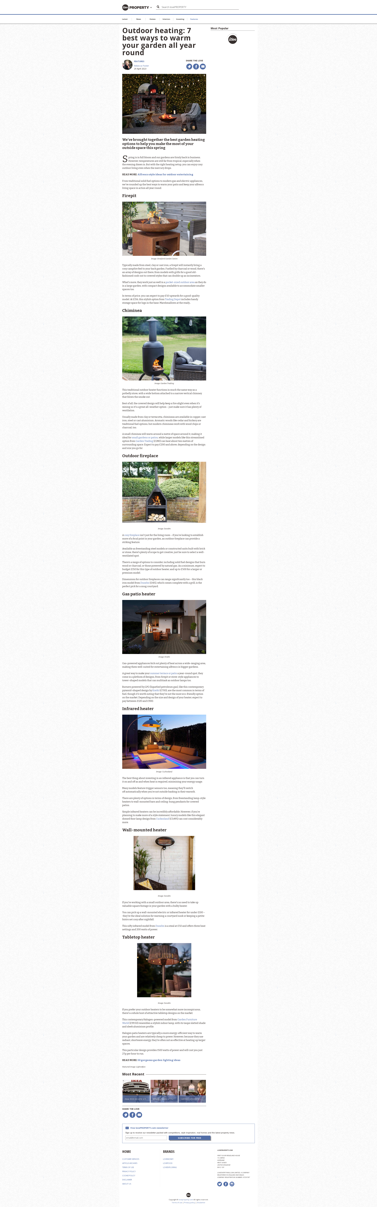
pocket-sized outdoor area (180, 282)
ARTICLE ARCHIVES (129, 1163)
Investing (180, 19)
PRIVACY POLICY (129, 1171)
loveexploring (170, 1167)
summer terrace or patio (163, 673)
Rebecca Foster (141, 65)
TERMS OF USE (128, 1167)
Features (194, 19)
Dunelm (144, 582)
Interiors (166, 19)
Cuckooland (162, 818)
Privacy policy (189, 1202)
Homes (153, 19)
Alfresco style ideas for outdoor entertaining (165, 174)
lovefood (167, 1163)
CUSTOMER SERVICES (130, 1159)
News (138, 19)
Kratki (155, 690)
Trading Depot (173, 299)
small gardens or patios (145, 437)
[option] (136, 1091)
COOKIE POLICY (128, 1175)
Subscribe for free (189, 1137)
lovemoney (168, 1159)
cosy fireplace (132, 535)
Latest (125, 19)
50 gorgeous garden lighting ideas (159, 1060)
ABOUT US (126, 1184)
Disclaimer (201, 1202)
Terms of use (177, 1202)
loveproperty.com (186, 1199)
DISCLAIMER (127, 1179)
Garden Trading (144, 441)
